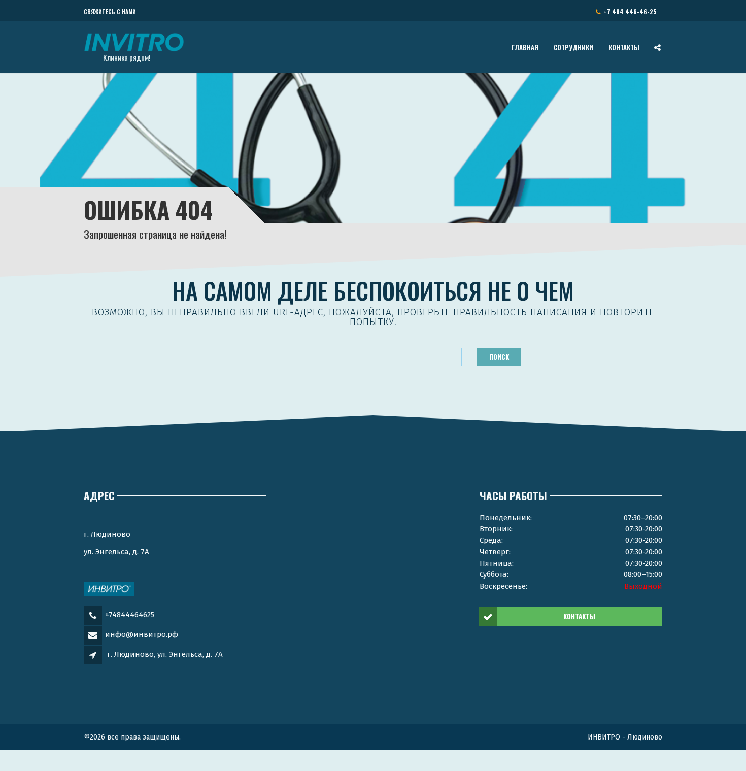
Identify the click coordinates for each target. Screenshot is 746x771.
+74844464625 (129, 614)
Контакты (623, 47)
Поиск (499, 356)
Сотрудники (573, 47)
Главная (525, 47)
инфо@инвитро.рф (141, 634)
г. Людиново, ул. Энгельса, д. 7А (165, 654)
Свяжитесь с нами (110, 12)
